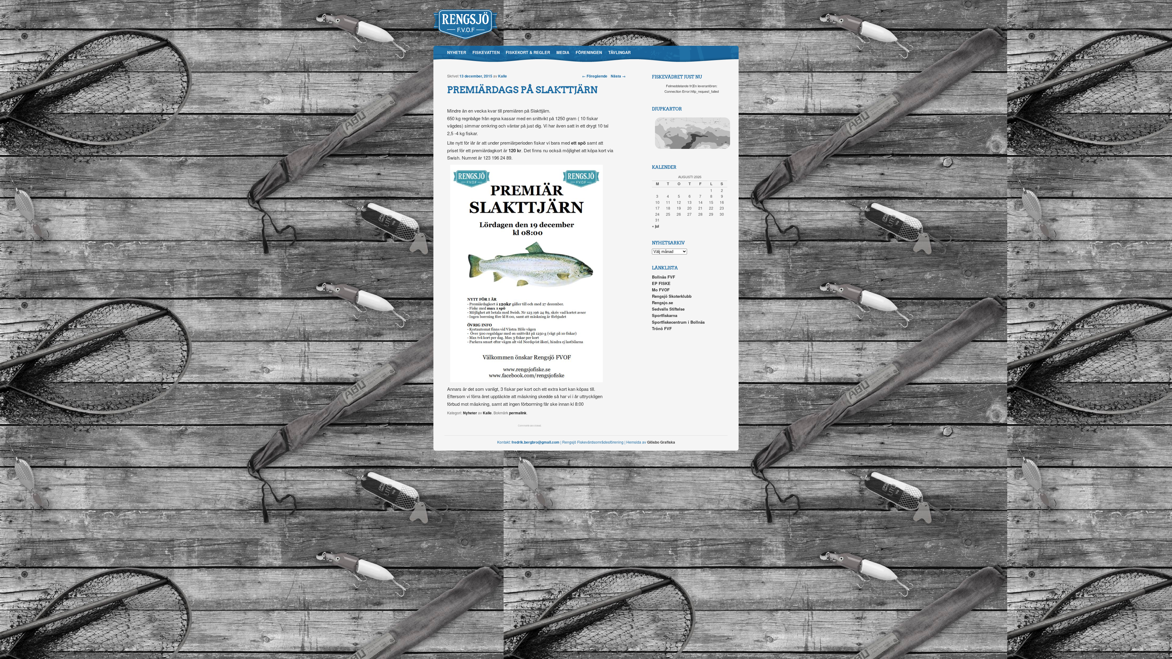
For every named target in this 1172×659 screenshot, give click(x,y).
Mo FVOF (661, 290)
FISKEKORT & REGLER (528, 52)
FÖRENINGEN (589, 52)
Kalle (502, 76)
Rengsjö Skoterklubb (672, 296)
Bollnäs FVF (663, 277)
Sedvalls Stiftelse (668, 309)
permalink (517, 413)
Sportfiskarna (664, 315)
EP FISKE (661, 283)
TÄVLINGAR (619, 52)
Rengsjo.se (662, 302)
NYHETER (456, 52)
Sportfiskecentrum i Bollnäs (678, 322)
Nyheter (470, 413)
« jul (655, 226)
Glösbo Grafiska (661, 442)
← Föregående (594, 76)
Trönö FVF (662, 328)
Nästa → (618, 76)
